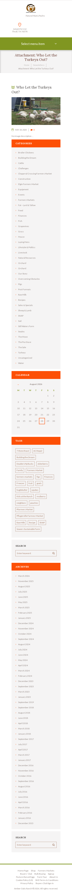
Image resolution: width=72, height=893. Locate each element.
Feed (20, 210)
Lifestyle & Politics (26, 247)
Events (21, 194)
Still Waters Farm (26, 326)
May (22, 602)
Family (20, 470)
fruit (30, 483)
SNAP (20, 315)
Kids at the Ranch (25, 496)
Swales (21, 331)
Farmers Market (34, 470)
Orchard (22, 263)
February (25, 612)
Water (21, 363)
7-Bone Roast (23, 450)
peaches (34, 503)
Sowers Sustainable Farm (28, 529)
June (23, 597)
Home (26, 65)
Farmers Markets (26, 200)
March (24, 576)
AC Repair (37, 450)
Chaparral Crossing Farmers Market (35, 173)
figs (38, 476)
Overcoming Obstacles (29, 279)
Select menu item (33, 44)
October (24, 633)
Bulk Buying (39, 873)
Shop (33, 870)
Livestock (22, 252)
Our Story (22, 273)
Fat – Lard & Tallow (26, 205)
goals (39, 483)
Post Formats (24, 289)
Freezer (20, 483)
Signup (51, 873)
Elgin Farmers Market (28, 184)
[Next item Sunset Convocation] (48, 111)
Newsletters (38, 65)
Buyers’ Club (26, 873)
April (23, 665)
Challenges (23, 168)
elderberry (43, 463)
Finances (22, 215)
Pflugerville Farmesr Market (30, 516)
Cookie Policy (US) (24, 880)
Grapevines (23, 226)
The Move (23, 336)
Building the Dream (27, 157)
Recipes (22, 300)
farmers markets (25, 476)
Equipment (23, 189)
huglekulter (22, 490)
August (24, 586)
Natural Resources (27, 257)
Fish (20, 221)
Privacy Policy (26, 883)
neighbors (21, 503)
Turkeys (22, 352)
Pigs (20, 284)
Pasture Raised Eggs (25, 877)
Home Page (23, 870)
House (21, 236)
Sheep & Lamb (24, 310)
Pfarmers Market (25, 509)
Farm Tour (42, 877)
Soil (19, 321)
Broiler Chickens (26, 152)
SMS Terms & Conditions (46, 880)
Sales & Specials (25, 305)
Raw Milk (22, 294)
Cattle (21, 163)
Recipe (32, 522)
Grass (21, 231)
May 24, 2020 (21, 130)
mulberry (41, 496)
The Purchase (24, 342)
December (25, 623)
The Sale (22, 347)
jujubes (35, 490)
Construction (24, 179)
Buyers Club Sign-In (45, 883)
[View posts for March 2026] (18, 384)
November (26, 581)
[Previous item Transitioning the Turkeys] (24, 111)
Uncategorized (25, 357)
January (24, 618)
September (26, 639)
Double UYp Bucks (25, 463)
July (22, 591)
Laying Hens (24, 242)
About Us (53, 877)
